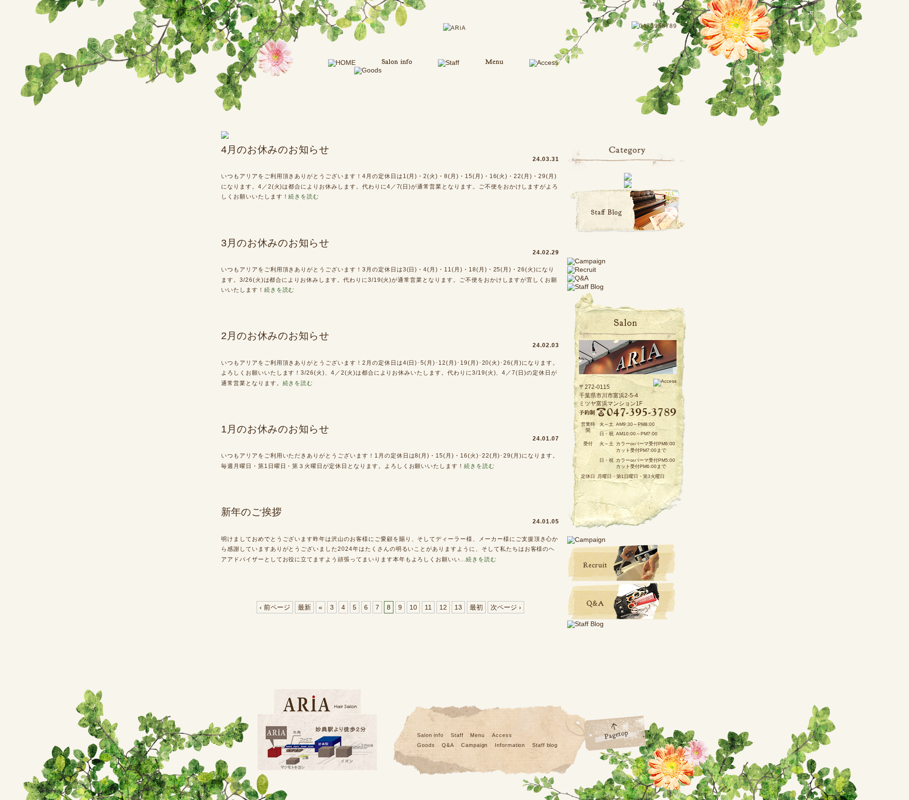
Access (502, 735)
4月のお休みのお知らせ (275, 149)
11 (428, 607)
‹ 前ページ (274, 607)
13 (458, 607)
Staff (457, 735)
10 (413, 607)
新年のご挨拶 (251, 511)
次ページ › (505, 607)
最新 (304, 607)
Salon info (430, 735)
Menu (477, 735)
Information (510, 745)
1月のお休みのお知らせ (275, 428)
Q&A (448, 745)
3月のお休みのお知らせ (275, 242)
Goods (426, 745)
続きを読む (303, 196)
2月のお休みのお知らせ (275, 335)
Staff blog (545, 745)
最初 (476, 607)
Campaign (474, 745)
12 (443, 607)
